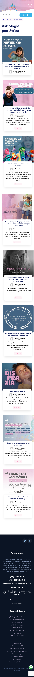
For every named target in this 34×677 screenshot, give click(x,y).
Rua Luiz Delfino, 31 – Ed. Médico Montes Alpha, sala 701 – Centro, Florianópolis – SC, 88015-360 (17, 593)
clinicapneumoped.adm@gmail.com (17, 584)
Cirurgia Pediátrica (18, 619)
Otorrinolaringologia (17, 648)
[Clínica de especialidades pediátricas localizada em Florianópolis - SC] (10, 7)
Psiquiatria (17, 659)
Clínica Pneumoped (19, 71)
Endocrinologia (18, 625)
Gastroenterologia (18, 630)
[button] (24, 540)
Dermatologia (17, 622)
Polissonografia (18, 656)
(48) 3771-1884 (17, 576)
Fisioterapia (18, 627)
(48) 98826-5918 (17, 580)
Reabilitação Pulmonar (18, 662)
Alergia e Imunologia (18, 617)
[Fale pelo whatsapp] (31, 667)
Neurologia (17, 643)
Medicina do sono (18, 636)
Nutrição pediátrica (18, 646)
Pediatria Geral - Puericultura (18, 651)
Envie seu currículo (17, 603)
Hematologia (18, 633)
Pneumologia (18, 654)
